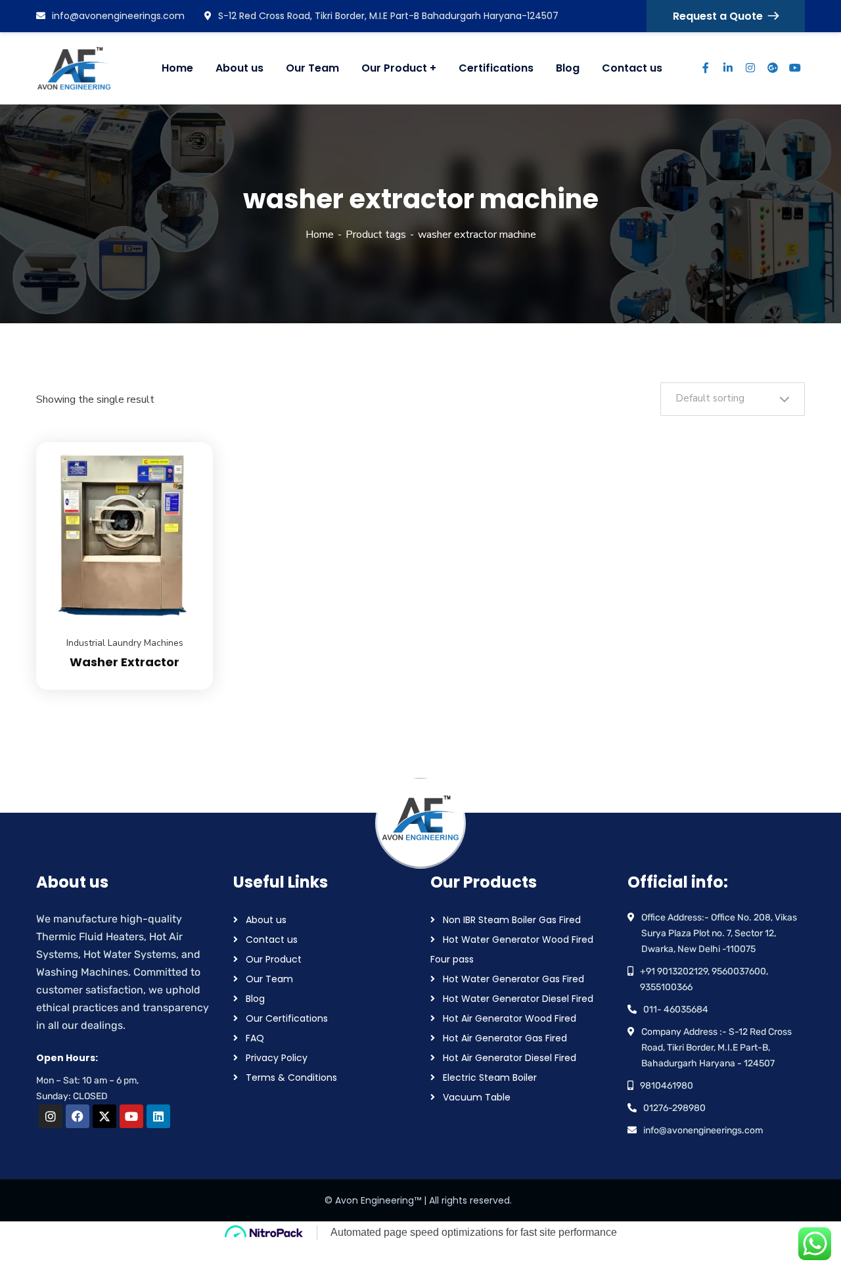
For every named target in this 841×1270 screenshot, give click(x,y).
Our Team (269, 979)
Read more (186, 442)
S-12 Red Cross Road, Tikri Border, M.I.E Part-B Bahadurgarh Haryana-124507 (388, 15)
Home (320, 234)
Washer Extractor (124, 662)
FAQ (255, 1038)
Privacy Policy (276, 1057)
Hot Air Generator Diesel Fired (509, 1057)
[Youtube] (131, 1116)
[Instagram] (50, 1116)
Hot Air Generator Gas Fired (505, 1038)
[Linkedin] (158, 1116)
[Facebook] (77, 1116)
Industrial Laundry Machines (124, 643)
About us (266, 919)
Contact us (272, 939)
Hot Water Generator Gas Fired (513, 979)
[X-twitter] (104, 1116)
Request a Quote (718, 16)
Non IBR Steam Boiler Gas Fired (512, 919)
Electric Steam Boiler (490, 1077)
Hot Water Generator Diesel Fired (518, 998)
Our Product (274, 959)
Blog (255, 998)
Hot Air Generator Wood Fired (509, 1018)
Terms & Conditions (291, 1077)
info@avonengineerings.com (118, 15)
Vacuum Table (477, 1097)
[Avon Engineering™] (82, 68)
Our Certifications (287, 1018)
